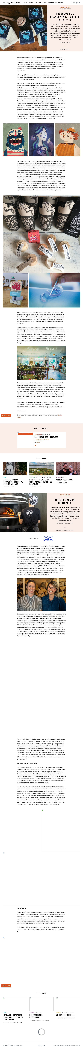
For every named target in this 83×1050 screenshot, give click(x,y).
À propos (11, 1045)
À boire (45, 2)
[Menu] (3, 3)
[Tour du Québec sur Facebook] (76, 2)
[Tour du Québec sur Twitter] (79, 2)
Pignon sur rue (52, 2)
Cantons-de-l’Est (65, 49)
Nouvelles (5, 1045)
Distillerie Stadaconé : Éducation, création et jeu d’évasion (13, 1017)
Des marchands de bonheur (35, 1016)
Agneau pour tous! (64, 480)
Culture (60, 2)
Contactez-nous (18, 1045)
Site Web (38, 442)
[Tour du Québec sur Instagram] (74, 2)
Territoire (38, 2)
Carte (25, 2)
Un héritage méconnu (65, 1015)
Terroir (31, 2)
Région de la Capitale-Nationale (65, 530)
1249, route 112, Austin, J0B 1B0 (42, 439)
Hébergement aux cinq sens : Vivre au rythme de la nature (40, 482)
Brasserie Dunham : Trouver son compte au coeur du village (13, 482)
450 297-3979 (39, 441)
